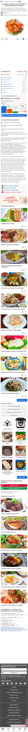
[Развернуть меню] (27, 726)
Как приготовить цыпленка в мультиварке (13, 309)
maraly (5, 12)
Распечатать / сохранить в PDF (11, 190)
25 (26, 39)
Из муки (7, 443)
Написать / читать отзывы (10, 187)
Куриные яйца (6, 79)
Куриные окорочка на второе (14, 412)
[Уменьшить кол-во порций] (26, 75)
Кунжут (5, 92)
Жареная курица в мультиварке (10, 244)
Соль (4, 90)
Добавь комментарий (14, 488)
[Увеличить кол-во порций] (26, 73)
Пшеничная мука (7, 84)
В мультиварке (20, 429)
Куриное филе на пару (7, 223)
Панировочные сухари (8, 86)
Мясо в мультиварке (21, 457)
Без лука (21, 443)
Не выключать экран (22, 71)
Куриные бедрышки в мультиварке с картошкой (11, 266)
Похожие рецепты (14, 14)
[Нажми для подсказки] (18, 98)
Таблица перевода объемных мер (9, 95)
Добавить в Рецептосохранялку (11, 185)
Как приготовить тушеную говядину (11, 550)
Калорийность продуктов (14, 710)
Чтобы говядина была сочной (10, 513)
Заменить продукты (5, 74)
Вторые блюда (7, 429)
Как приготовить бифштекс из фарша (12, 605)
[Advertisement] (14, 55)
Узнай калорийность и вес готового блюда (14, 115)
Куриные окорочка (7, 77)
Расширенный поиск (14, 719)
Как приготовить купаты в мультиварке (12, 288)
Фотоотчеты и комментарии (14, 722)
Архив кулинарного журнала (14, 715)
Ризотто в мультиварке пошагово (10, 393)
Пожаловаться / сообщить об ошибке (12, 192)
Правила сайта (14, 689)
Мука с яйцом (14, 415)
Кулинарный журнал (14, 712)
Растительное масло (8, 88)
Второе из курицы (20, 471)
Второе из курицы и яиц (14, 406)
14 (3, 39)
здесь (16, 182)
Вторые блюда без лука (14, 409)
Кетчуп (4, 82)
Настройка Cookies (14, 697)
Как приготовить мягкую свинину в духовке (13, 586)
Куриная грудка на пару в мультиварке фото (14, 351)
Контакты (14, 700)
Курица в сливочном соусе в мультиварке (13, 372)
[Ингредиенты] (27, 720)
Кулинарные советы (14, 707)
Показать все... (22, 477)
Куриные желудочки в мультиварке (11, 330)
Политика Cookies (14, 695)
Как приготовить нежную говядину (11, 568)
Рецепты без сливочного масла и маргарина (7, 472)
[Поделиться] (27, 723)
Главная (14, 687)
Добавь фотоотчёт (14, 485)
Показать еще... (22, 400)
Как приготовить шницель (8, 532)
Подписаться (14, 672)
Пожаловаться (5, 14)
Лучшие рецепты (14, 704)
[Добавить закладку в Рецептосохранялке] (23, 39)
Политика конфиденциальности (14, 692)
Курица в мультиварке (7, 457)
